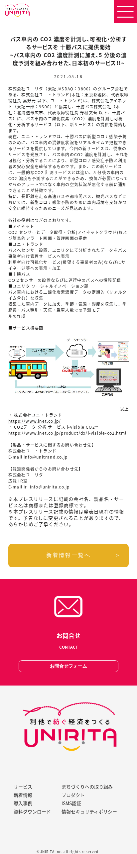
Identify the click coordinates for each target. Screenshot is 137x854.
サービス (23, 786)
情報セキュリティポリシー (89, 811)
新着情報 (23, 795)
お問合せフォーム (68, 666)
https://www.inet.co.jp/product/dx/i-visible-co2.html (67, 433)
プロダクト (73, 795)
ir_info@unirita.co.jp (46, 486)
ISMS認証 (71, 803)
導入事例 (23, 803)
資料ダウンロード (32, 811)
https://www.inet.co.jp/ (34, 421)
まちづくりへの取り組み (87, 786)
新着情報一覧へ (68, 555)
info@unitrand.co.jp (46, 457)
